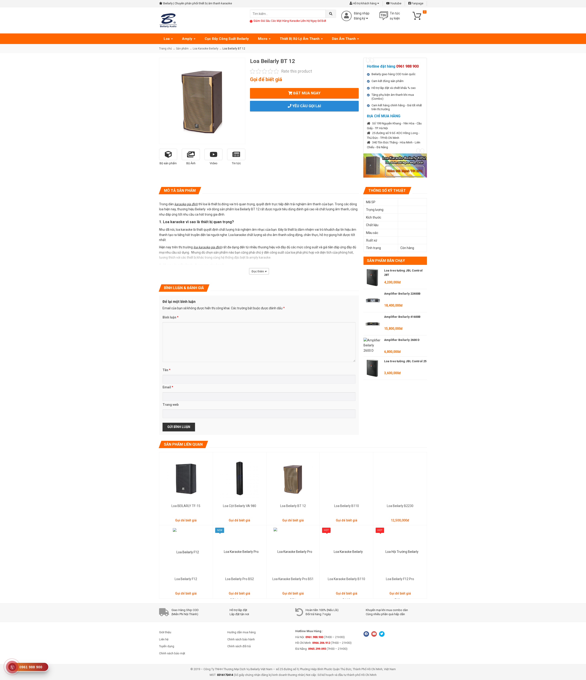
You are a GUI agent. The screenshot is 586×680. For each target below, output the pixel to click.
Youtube (395, 3)
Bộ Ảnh (190, 163)
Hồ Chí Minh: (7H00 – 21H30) (323, 642)
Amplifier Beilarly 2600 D (402, 340)
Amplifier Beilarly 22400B (402, 293)
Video (213, 163)
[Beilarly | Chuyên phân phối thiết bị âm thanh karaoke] (168, 20)
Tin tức (236, 163)
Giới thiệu (165, 632)
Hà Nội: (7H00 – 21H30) (320, 637)
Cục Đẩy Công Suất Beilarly (227, 39)
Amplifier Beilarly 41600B (402, 316)
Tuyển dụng (166, 646)
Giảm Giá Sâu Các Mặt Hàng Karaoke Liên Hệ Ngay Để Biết (289, 20)
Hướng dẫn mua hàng (241, 632)
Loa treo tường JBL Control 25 (405, 361)
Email (168, 387)
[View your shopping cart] (419, 15)
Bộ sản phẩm (168, 163)
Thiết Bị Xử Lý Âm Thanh (300, 39)
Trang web (171, 404)
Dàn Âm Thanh (344, 39)
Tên (167, 370)
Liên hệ (163, 639)
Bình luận (171, 317)
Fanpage (417, 3)
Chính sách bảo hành (241, 639)
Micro (263, 39)
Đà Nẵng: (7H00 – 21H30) (321, 648)
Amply (187, 39)
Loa (167, 39)
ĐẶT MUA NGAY (306, 93)
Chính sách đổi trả (239, 646)
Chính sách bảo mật (172, 653)
